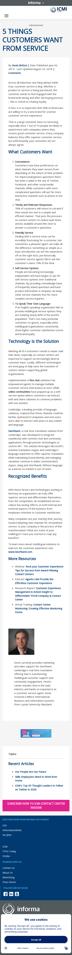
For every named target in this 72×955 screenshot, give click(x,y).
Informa (36, 2)
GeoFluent (14, 431)
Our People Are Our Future (30, 771)
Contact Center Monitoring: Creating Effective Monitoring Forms (38, 608)
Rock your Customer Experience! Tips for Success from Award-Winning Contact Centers (39, 570)
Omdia (6, 856)
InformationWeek (12, 830)
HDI (5, 825)
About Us (8, 872)
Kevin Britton (19, 65)
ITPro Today (9, 851)
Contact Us (9, 867)
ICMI (5, 846)
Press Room (9, 882)
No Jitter (7, 835)
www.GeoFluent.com (20, 551)
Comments (14, 73)
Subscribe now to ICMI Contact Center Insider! (36, 805)
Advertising (8, 877)
